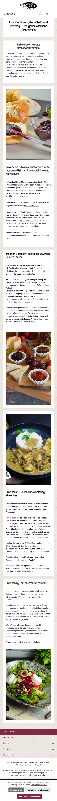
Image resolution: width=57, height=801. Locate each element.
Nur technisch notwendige (38, 790)
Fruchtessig (18, 605)
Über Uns (19, 765)
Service (6, 743)
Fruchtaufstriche (27, 220)
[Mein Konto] (40, 13)
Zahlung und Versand (33, 765)
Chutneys (15, 299)
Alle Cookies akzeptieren (29, 797)
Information (7, 749)
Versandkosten (42, 770)
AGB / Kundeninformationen (16, 762)
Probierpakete (17, 313)
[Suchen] (34, 13)
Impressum (44, 762)
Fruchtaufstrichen (31, 205)
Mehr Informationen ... (39, 785)
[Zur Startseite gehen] (28, 6)
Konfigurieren (16, 790)
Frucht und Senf (12, 518)
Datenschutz (33, 762)
